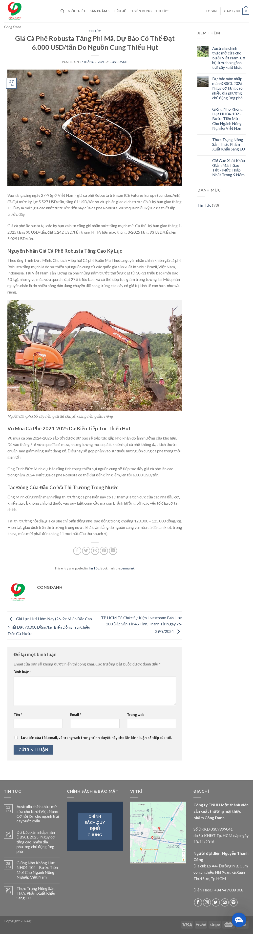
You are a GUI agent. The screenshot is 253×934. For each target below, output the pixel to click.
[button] (239, 919)
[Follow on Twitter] (216, 902)
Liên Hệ (120, 11)
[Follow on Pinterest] (234, 902)
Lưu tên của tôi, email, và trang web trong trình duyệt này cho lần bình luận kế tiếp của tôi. (96, 738)
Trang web (135, 715)
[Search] (62, 11)
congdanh (118, 61)
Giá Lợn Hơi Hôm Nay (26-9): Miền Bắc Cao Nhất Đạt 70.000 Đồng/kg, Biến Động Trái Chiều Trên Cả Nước (49, 626)
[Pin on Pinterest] (104, 551)
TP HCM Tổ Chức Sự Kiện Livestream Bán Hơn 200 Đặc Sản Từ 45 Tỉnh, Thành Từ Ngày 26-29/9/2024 (141, 624)
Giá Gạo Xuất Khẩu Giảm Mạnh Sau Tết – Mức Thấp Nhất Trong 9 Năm (228, 167)
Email (75, 715)
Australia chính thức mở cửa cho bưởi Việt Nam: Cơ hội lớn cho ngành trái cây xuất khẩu (229, 58)
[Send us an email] (225, 902)
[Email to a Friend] (95, 551)
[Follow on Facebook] (198, 902)
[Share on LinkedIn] (113, 551)
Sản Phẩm (98, 11)
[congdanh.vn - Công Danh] (28, 11)
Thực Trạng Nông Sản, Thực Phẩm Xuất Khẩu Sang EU (228, 144)
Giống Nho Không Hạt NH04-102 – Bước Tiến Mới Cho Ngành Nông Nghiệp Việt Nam (227, 118)
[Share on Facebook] (77, 551)
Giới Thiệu (77, 11)
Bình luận (22, 672)
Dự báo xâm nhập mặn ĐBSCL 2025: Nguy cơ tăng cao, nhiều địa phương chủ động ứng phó (227, 88)
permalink (128, 568)
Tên (18, 715)
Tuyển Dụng (141, 11)
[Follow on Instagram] (207, 902)
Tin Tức (162, 11)
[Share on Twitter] (86, 551)
